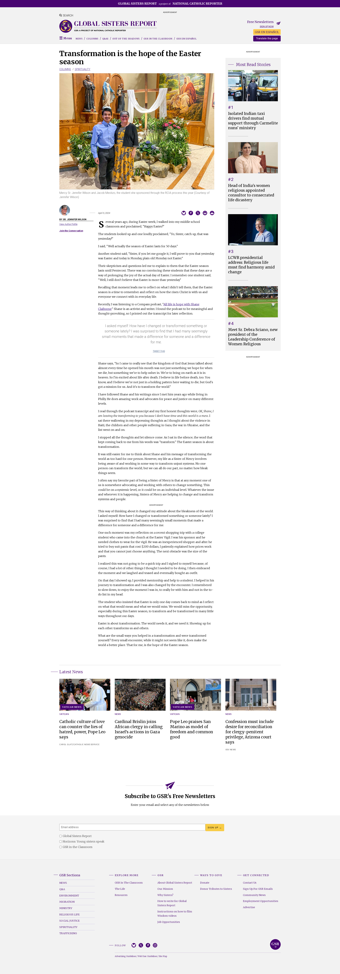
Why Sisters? (165, 895)
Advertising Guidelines (125, 956)
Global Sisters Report (275, 944)
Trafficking (68, 933)
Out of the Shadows (126, 38)
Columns (92, 38)
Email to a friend (205, 213)
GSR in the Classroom (158, 38)
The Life (120, 888)
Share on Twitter (198, 213)
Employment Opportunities (260, 901)
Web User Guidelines (147, 956)
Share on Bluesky (184, 213)
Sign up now (267, 26)
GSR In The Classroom (129, 882)
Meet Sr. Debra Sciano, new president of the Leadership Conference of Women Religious (253, 336)
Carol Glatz (66, 744)
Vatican (64, 714)
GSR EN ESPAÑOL (267, 32)
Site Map (163, 956)
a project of (170, 3)
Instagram (155, 945)
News (79, 38)
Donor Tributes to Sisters (216, 888)
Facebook (148, 945)
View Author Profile (68, 224)
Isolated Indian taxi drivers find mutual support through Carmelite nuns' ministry (253, 120)
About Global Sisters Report (174, 882)
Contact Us (249, 882)
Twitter (141, 945)
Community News (254, 895)
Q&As (105, 38)
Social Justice (69, 920)
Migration (67, 901)
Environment (69, 895)
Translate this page (267, 38)
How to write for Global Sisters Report (172, 903)
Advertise (249, 907)
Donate (204, 882)
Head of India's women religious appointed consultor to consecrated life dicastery (251, 192)
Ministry (65, 908)
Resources (121, 895)
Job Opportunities (168, 922)
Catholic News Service (86, 744)
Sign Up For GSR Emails (258, 888)
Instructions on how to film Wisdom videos (174, 913)
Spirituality (82, 69)
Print (212, 213)
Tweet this (159, 351)
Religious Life (69, 914)
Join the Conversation (71, 230)
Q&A (62, 889)
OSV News (230, 750)
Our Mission (165, 888)
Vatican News (72, 706)
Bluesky (134, 945)
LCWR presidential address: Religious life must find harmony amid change (251, 264)
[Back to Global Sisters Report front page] (108, 26)
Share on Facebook (191, 213)
